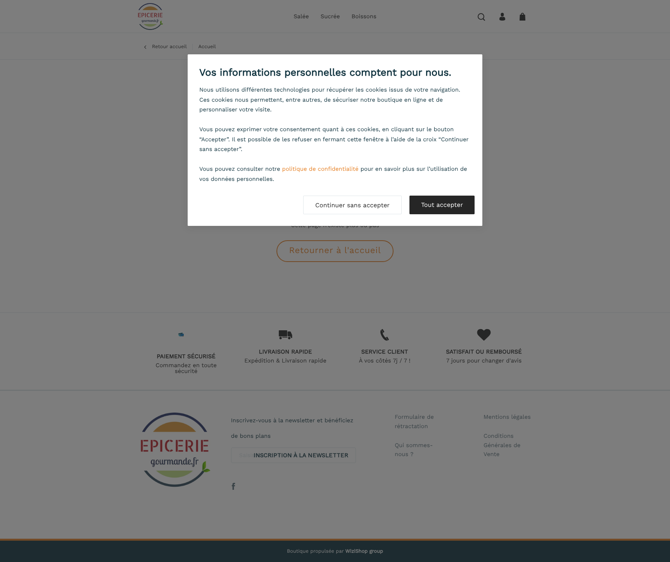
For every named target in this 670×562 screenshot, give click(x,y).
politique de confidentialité (320, 168)
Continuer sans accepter (352, 205)
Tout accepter (442, 204)
